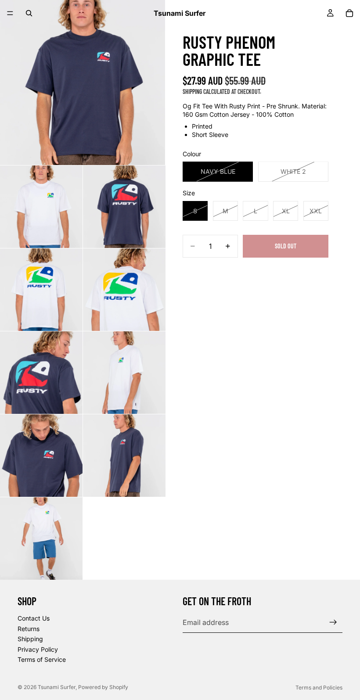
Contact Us (34, 618)
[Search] (29, 13)
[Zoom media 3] (124, 206)
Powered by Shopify (103, 687)
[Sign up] (333, 622)
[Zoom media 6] (41, 372)
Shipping (30, 639)
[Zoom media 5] (124, 289)
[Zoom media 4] (41, 289)
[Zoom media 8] (41, 455)
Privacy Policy (38, 649)
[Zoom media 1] (82, 82)
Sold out (285, 246)
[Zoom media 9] (124, 455)
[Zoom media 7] (124, 372)
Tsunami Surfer (57, 687)
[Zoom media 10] (41, 538)
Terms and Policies (318, 687)
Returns (29, 628)
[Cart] (349, 13)
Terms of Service (42, 659)
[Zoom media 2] (41, 206)
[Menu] (10, 13)
